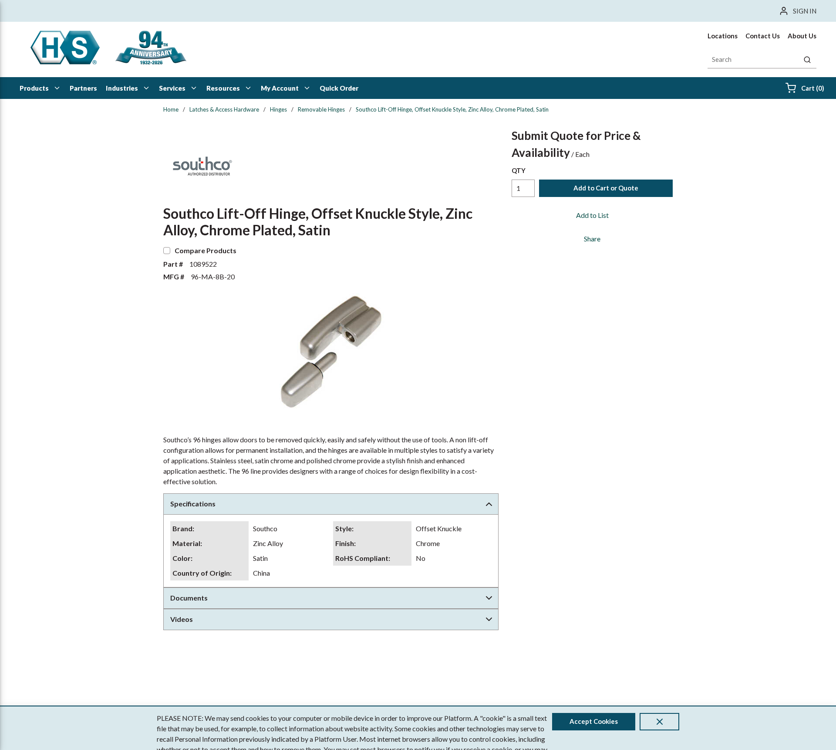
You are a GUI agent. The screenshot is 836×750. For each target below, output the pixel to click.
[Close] (659, 721)
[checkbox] (166, 250)
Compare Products (205, 250)
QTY (519, 170)
